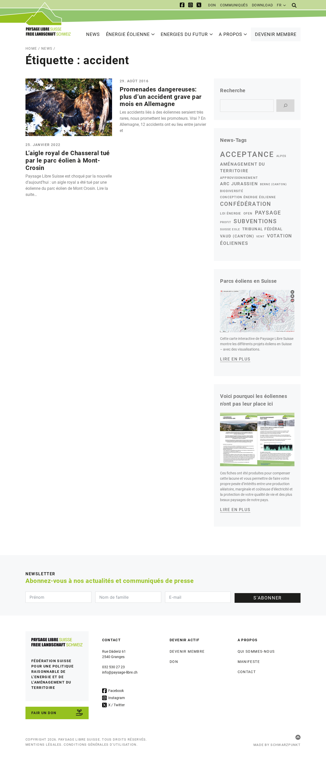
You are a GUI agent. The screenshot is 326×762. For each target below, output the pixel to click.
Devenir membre (275, 34)
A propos (230, 34)
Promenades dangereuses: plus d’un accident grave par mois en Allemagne (161, 97)
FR (279, 5)
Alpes (281, 156)
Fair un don (43, 713)
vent (260, 236)
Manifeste (249, 662)
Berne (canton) (273, 184)
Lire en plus (235, 359)
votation (279, 235)
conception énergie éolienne (248, 197)
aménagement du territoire (242, 167)
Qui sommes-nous (256, 651)
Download (262, 5)
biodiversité (231, 191)
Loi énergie (230, 213)
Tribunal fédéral (262, 229)
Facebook (115, 691)
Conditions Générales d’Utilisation (100, 744)
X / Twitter (116, 705)
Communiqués (234, 5)
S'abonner (267, 597)
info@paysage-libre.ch (120, 672)
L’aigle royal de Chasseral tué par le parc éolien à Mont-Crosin (67, 160)
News (93, 34)
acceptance (247, 154)
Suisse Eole (230, 229)
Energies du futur (184, 34)
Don (212, 5)
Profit (225, 222)
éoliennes (234, 243)
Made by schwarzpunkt (277, 745)
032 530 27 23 (113, 667)
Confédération (245, 204)
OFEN (248, 213)
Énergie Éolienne (128, 34)
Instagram (116, 698)
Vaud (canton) (237, 236)
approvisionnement (239, 178)
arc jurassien (239, 183)
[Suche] (294, 5)
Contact (247, 672)
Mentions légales (43, 744)
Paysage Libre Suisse (79, 739)
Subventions (255, 221)
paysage (268, 213)
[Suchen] (285, 105)
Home (31, 48)
